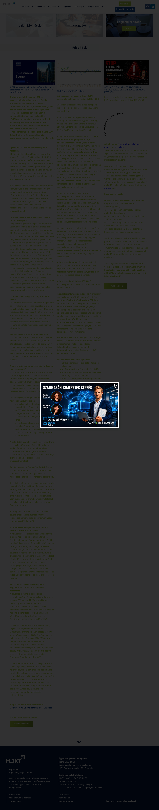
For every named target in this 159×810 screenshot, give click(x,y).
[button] (116, 385)
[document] (79, 405)
